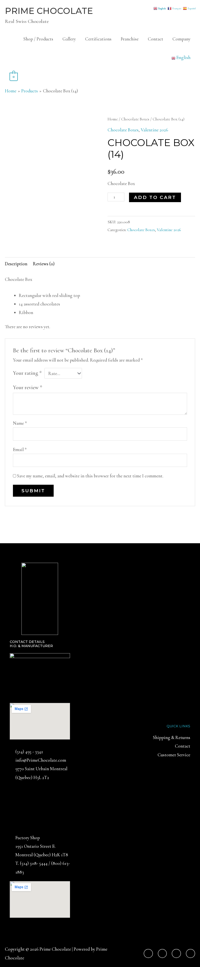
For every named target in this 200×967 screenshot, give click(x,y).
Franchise (130, 39)
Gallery (69, 39)
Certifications (98, 39)
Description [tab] (16, 263)
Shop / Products (38, 39)
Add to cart (155, 197)
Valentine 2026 (154, 130)
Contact (155, 39)
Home (113, 119)
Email (20, 449)
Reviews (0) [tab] (44, 263)
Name (20, 423)
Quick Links (178, 726)
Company (181, 39)
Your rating (27, 373)
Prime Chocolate (49, 11)
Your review (27, 387)
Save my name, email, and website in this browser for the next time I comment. (90, 476)
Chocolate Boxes (135, 119)
